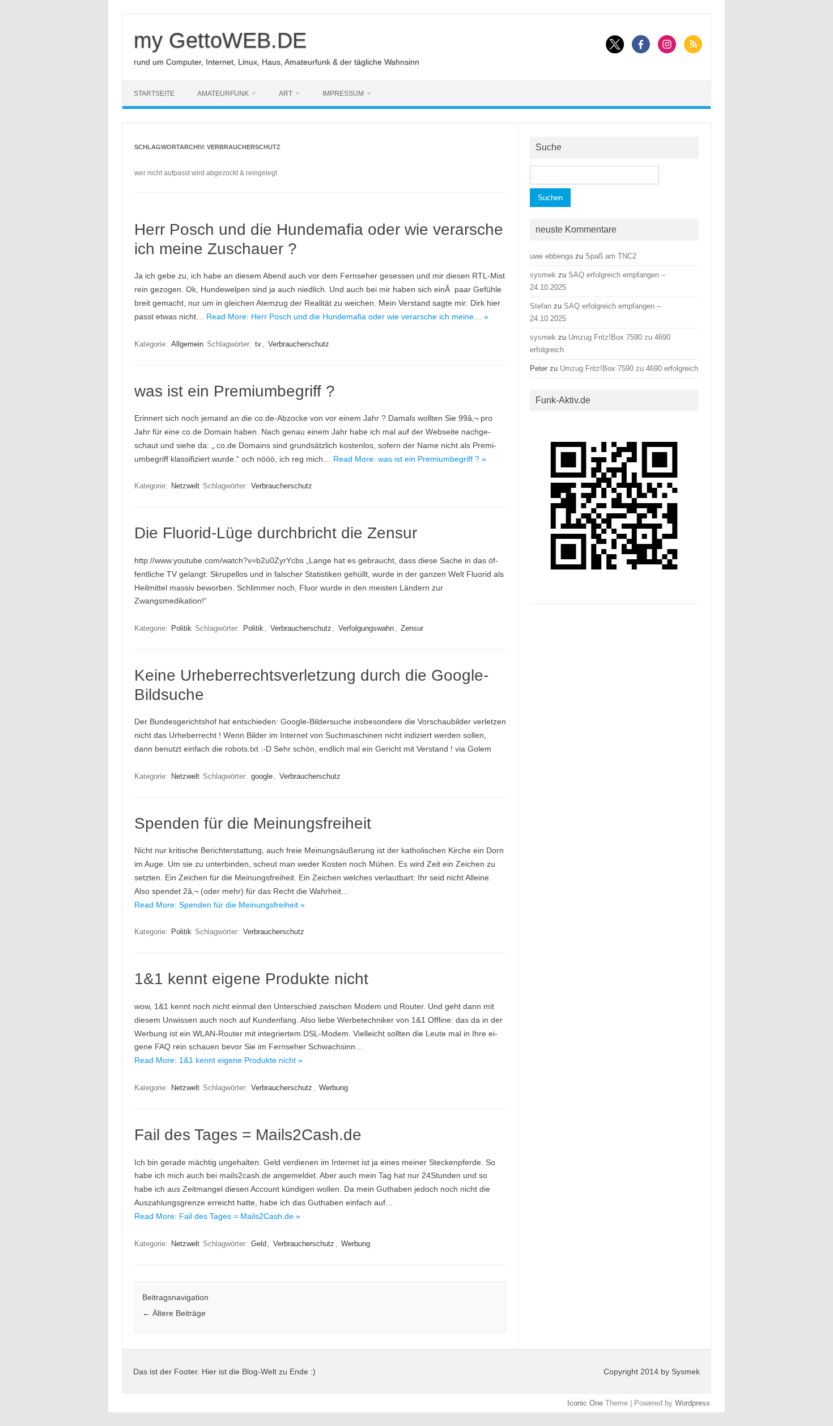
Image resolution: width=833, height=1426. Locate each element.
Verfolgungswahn (366, 628)
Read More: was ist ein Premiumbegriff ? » (409, 458)
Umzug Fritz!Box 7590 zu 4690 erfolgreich (629, 368)
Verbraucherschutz (298, 344)
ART (285, 94)
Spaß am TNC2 (610, 256)
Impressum (343, 94)
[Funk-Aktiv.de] (614, 594)
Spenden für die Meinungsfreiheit (252, 823)
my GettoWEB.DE (220, 40)
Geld (258, 1243)
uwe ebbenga (551, 256)
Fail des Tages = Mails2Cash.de (248, 1135)
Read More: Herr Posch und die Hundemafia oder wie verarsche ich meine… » (347, 316)
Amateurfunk (223, 94)
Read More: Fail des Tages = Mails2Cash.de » (217, 1216)
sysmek (543, 275)
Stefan (540, 306)
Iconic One (585, 1403)
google (262, 776)
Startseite (154, 94)
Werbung (333, 1087)
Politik (181, 628)
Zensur (412, 628)
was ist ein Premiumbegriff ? (234, 391)
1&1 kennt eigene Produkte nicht (251, 979)
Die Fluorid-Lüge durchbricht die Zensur (275, 533)
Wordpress (692, 1403)
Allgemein (187, 344)
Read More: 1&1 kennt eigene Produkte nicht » (218, 1060)
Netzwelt (185, 486)
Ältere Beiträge (174, 1313)
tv (258, 344)
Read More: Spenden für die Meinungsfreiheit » (219, 904)
